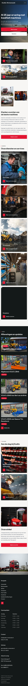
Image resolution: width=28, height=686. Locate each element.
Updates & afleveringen (6, 597)
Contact (3, 599)
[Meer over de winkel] (14, 269)
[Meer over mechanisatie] (14, 56)
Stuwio (8, 682)
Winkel (2, 588)
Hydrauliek (3, 584)
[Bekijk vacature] (14, 460)
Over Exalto (4, 592)
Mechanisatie (4, 586)
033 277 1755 (4, 639)
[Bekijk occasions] (14, 303)
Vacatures (3, 594)
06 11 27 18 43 (4, 650)
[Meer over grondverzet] (14, 72)
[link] (14, 29)
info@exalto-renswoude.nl (7, 637)
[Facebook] (2, 603)
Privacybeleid (4, 681)
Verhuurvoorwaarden (5, 679)
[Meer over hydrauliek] (14, 167)
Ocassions (3, 590)
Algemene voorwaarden (6, 677)
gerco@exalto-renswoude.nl (8, 648)
